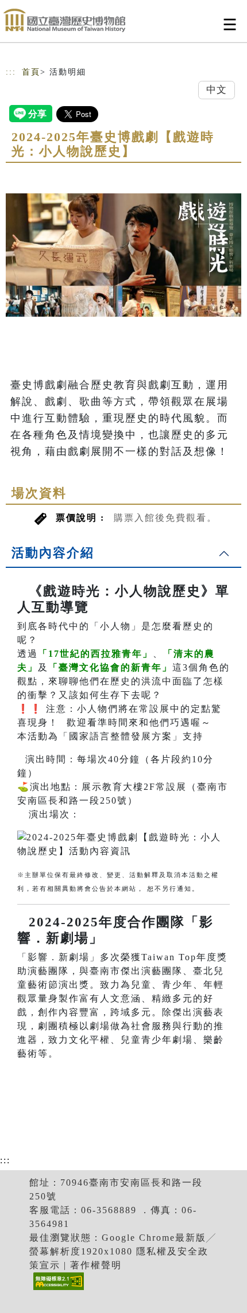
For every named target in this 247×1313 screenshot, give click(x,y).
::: (11, 72)
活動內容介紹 (52, 553)
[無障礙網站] (57, 1289)
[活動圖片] (123, 255)
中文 (216, 89)
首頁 (31, 72)
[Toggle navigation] (229, 24)
